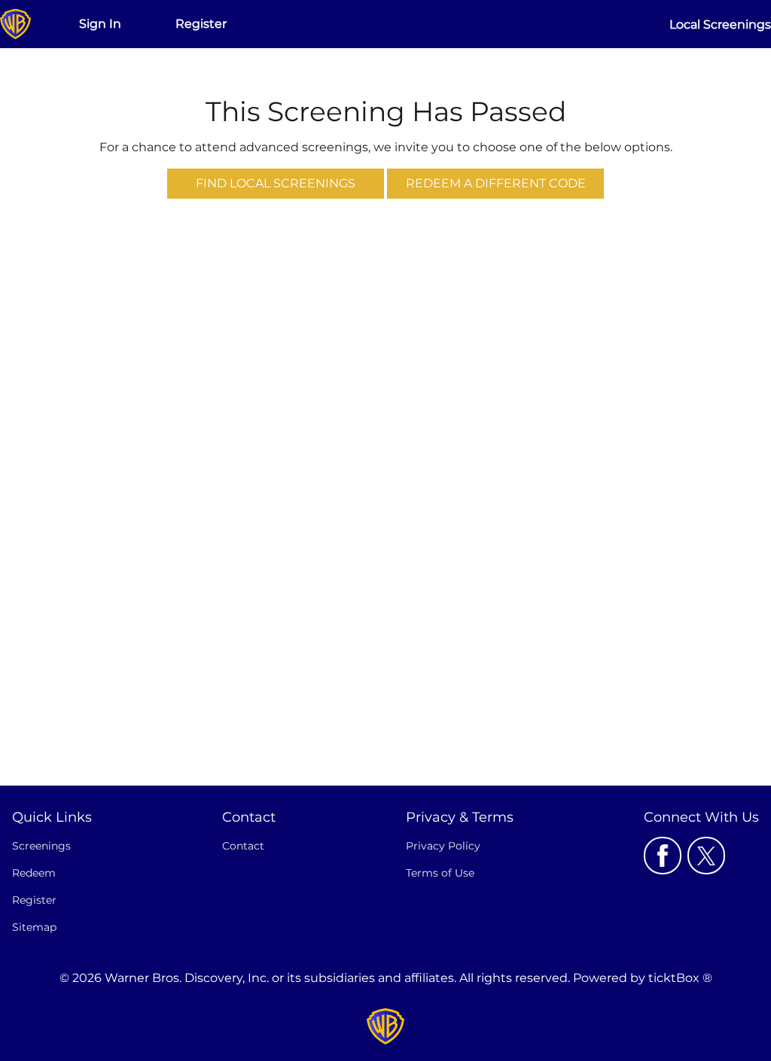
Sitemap (34, 927)
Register (201, 24)
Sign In (100, 24)
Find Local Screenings (275, 183)
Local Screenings (720, 24)
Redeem (34, 873)
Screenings (41, 846)
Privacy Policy (443, 846)
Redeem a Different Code (496, 183)
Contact (243, 846)
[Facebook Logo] (662, 855)
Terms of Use (440, 873)
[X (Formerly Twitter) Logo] (706, 855)
